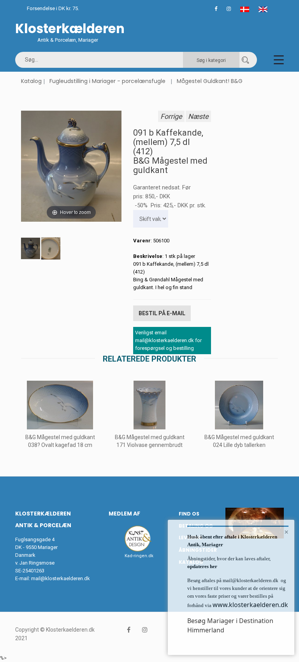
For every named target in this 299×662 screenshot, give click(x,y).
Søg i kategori (211, 60)
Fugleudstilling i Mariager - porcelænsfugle (107, 81)
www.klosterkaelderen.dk (250, 604)
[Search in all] (245, 60)
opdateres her (202, 566)
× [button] (286, 532)
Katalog (31, 81)
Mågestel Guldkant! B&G (210, 81)
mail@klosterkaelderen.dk (60, 578)
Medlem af (124, 513)
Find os (189, 513)
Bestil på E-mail (162, 313)
